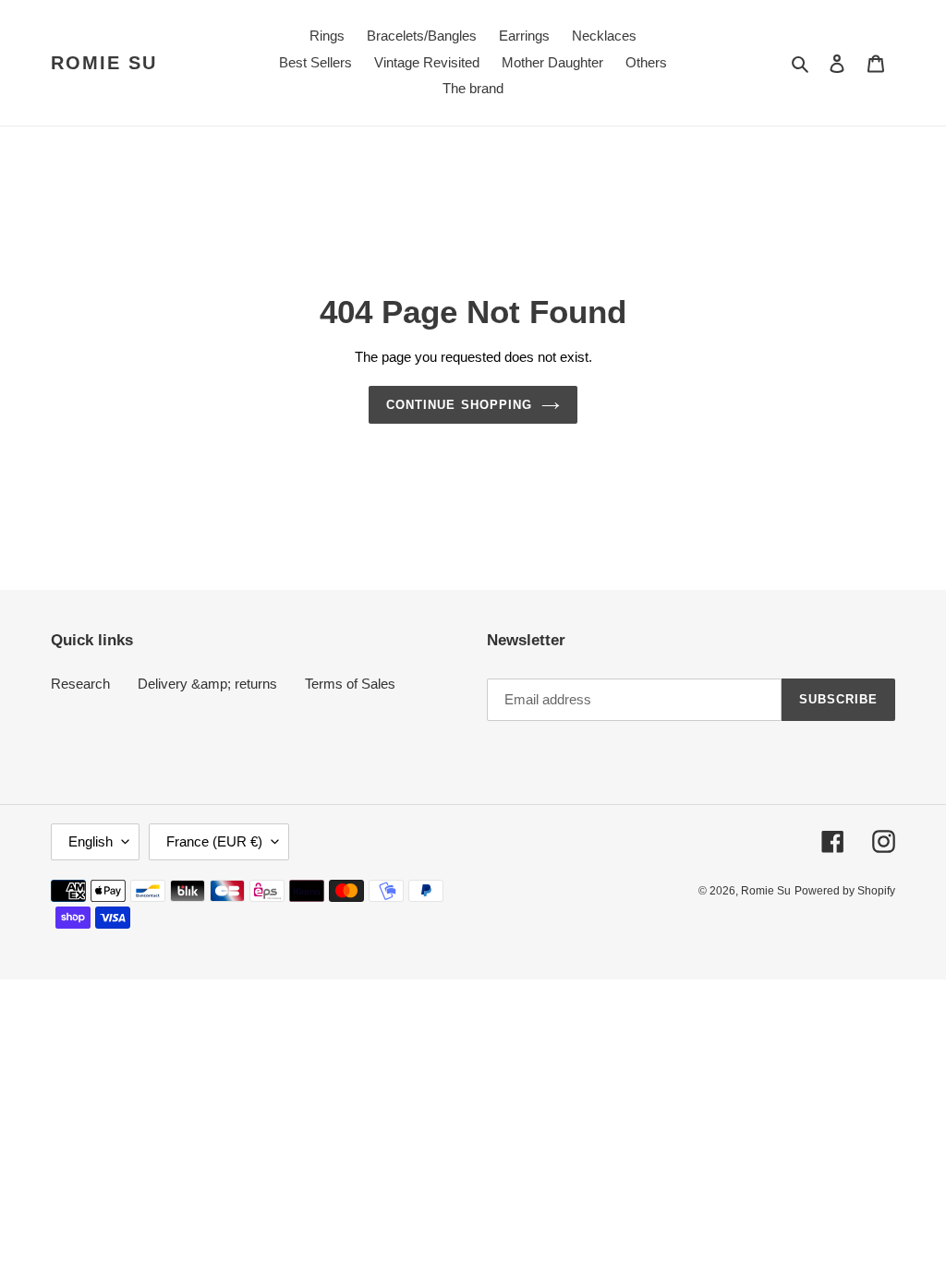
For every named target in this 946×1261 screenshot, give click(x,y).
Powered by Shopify (844, 890)
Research (80, 683)
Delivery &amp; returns (207, 683)
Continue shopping (459, 405)
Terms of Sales (350, 683)
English (90, 841)
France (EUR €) (214, 841)
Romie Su (104, 63)
